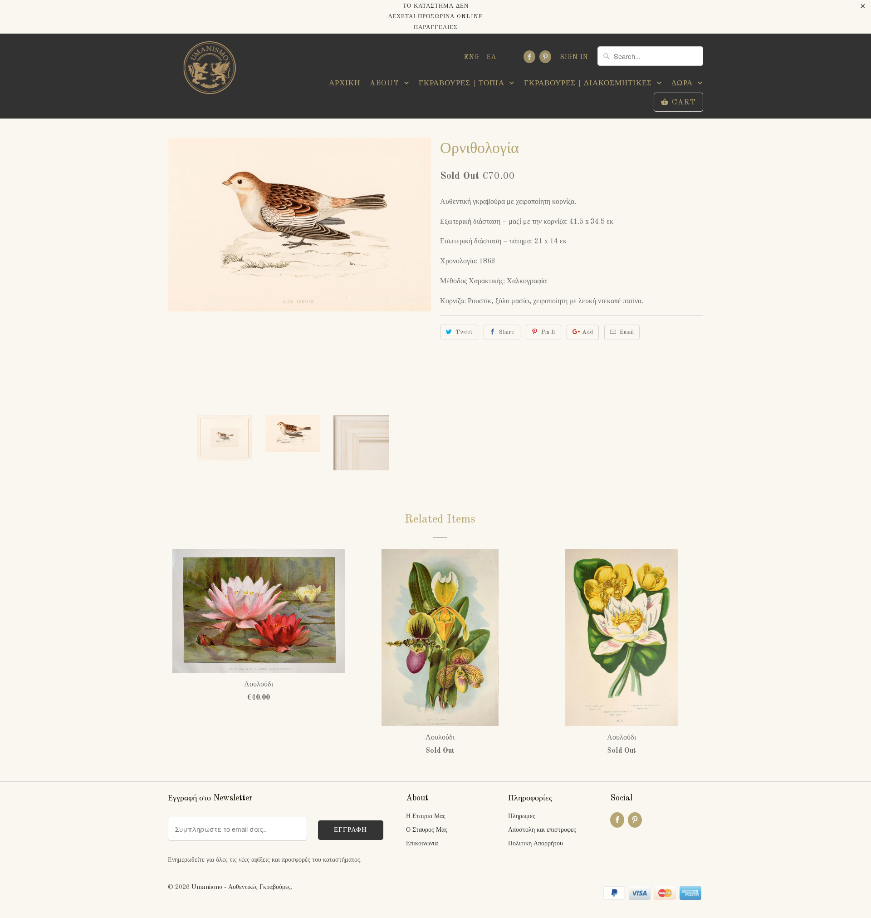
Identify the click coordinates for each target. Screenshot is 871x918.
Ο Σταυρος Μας (426, 830)
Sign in (574, 57)
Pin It (548, 332)
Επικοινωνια (422, 843)
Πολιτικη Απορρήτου (535, 843)
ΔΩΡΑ (683, 83)
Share (506, 332)
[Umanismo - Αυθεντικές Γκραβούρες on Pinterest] (545, 56)
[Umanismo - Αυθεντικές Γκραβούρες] (209, 70)
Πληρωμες (521, 816)
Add (587, 332)
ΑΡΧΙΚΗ (344, 83)
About (385, 83)
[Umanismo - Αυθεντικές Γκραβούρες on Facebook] (529, 56)
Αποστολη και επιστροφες (542, 830)
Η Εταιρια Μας (425, 816)
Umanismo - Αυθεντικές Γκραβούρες (241, 887)
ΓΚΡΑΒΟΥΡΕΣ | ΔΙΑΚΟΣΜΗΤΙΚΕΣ (589, 83)
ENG (472, 57)
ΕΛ (491, 57)
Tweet (463, 332)
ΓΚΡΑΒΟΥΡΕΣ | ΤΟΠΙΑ (463, 83)
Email (627, 332)
